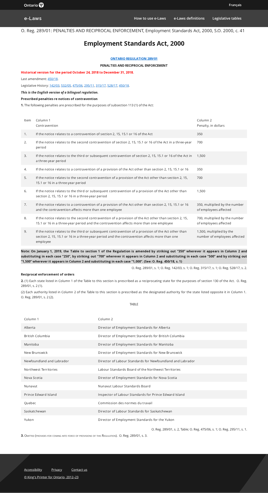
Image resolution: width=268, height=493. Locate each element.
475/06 (78, 85)
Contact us (79, 470)
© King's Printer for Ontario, (51, 477)
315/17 (101, 85)
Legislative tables (227, 18)
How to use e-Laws (150, 18)
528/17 (112, 85)
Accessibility (33, 470)
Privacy (56, 470)
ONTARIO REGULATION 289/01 (134, 59)
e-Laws (32, 18)
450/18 (53, 79)
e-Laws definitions (189, 18)
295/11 (89, 85)
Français (235, 5)
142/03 (54, 85)
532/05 (66, 85)
